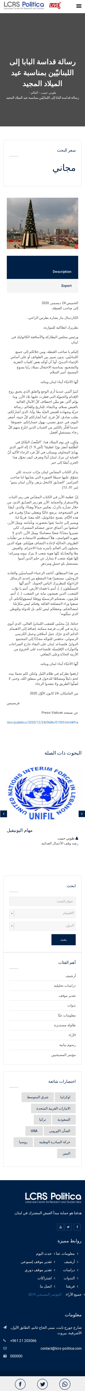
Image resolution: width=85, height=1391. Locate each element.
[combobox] (42, 913)
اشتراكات (44, 1278)
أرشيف (71, 976)
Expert (66, 286)
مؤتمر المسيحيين (63, 1055)
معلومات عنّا (67, 1015)
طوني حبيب (48, 92)
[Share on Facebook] (20, 1384)
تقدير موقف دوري (38, 1270)
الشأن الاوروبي (59, 1131)
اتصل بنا (46, 1286)
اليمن (66, 1153)
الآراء (72, 1035)
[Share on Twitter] (42, 1384)
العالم (34, 92)
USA (34, 1131)
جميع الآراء (74, 1294)
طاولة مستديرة (65, 1025)
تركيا (42, 1120)
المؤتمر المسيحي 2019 (44, 1295)
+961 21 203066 (23, 1341)
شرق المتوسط (38, 1097)
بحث (64, 939)
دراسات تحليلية (65, 986)
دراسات (69, 1270)
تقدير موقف (67, 996)
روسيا (23, 1142)
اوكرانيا (65, 1097)
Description (62, 272)
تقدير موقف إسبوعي (36, 1262)
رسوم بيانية (67, 1045)
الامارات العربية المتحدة (53, 1108)
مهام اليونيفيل (20, 830)
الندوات (69, 1278)
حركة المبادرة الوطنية (54, 1142)
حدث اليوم (44, 1253)
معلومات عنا (65, 1253)
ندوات (71, 1005)
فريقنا (70, 1286)
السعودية (64, 1120)
